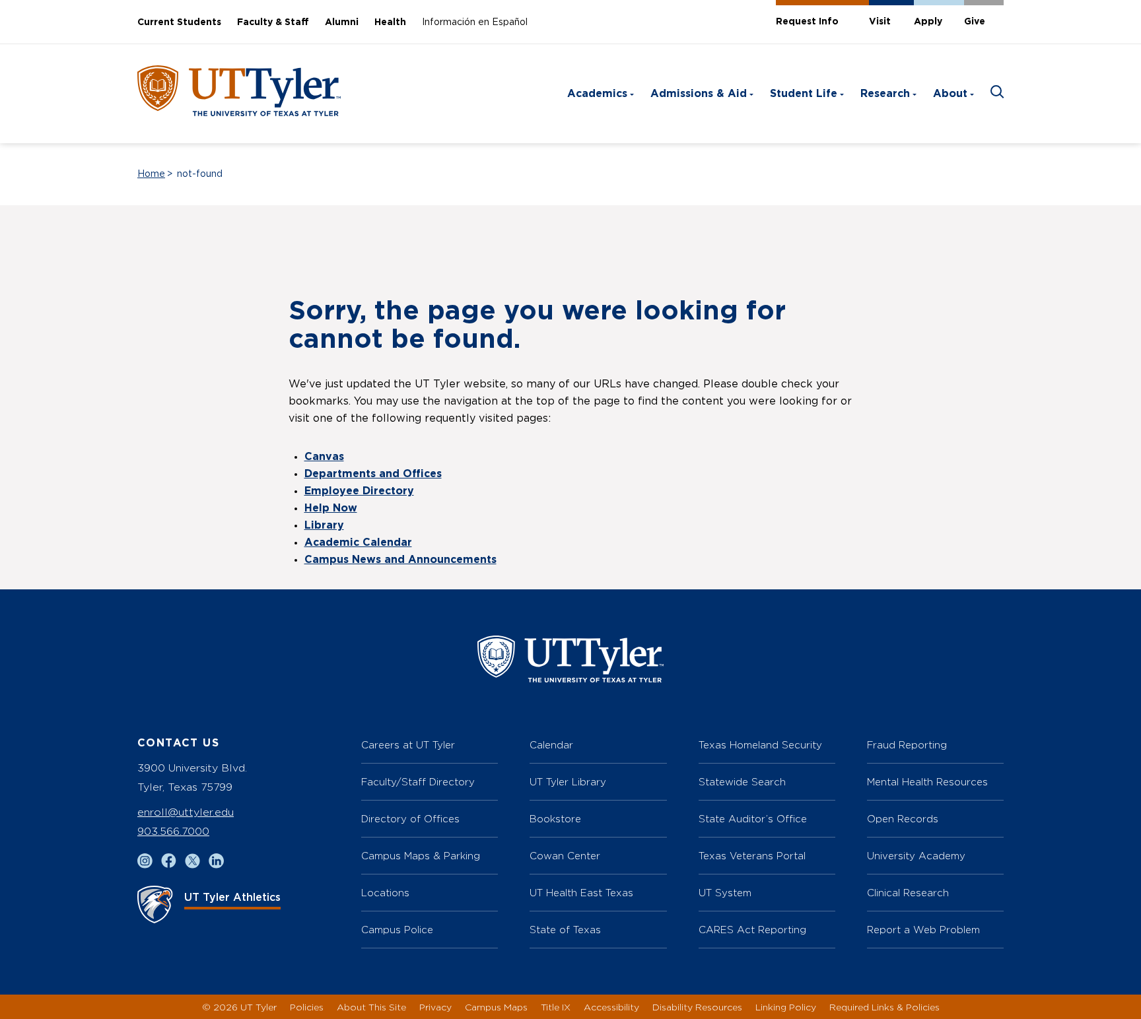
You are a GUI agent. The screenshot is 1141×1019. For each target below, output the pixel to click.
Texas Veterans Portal (752, 856)
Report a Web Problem (923, 930)
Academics (597, 93)
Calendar (551, 745)
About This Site (371, 1007)
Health (390, 22)
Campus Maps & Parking (420, 856)
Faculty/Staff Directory (418, 782)
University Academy (916, 856)
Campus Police (397, 930)
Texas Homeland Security (760, 745)
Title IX (555, 1007)
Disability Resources (697, 1007)
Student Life (803, 93)
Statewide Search (742, 782)
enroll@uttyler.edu (185, 812)
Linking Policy (785, 1007)
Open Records (902, 819)
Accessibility (611, 1007)
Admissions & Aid (698, 93)
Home (151, 174)
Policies (307, 1007)
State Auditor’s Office (753, 819)
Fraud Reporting (907, 745)
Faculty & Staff (273, 22)
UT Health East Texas (581, 893)
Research (885, 93)
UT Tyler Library (568, 782)
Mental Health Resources (927, 782)
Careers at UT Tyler (408, 745)
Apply (928, 21)
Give (974, 21)
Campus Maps (496, 1007)
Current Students (179, 22)
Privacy (435, 1007)
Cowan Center (565, 856)
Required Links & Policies (884, 1007)
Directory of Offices (410, 819)
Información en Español (475, 22)
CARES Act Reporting (752, 930)
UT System (725, 893)
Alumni (342, 22)
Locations (385, 893)
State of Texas (565, 930)
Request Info (807, 21)
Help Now (330, 508)
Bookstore (555, 819)
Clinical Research (908, 893)
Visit (880, 21)
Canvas (324, 456)
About (950, 93)
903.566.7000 (173, 831)
